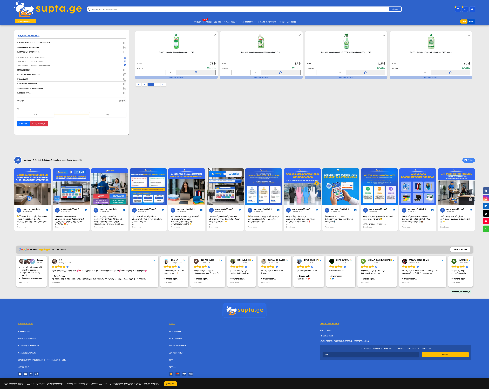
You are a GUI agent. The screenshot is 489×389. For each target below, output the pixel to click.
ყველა (121, 101)
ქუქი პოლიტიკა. (153, 384)
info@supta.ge (326, 336)
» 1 (163, 84)
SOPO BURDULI (342, 260)
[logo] (48, 9)
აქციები (208, 22)
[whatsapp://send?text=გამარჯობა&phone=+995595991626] (36, 374)
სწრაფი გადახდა (177, 353)
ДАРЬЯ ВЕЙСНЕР (311, 260)
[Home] (244, 310)
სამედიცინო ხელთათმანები (66, 58)
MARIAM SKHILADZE (276, 260)
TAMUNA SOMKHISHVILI (419, 260)
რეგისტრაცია (24, 331)
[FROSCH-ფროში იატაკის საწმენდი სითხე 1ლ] (261, 41)
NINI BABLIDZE (243, 260)
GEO (464, 21)
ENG (471, 21)
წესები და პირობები (27, 339)
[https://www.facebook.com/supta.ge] (486, 190)
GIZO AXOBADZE (207, 260)
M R (60, 260)
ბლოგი (282, 22)
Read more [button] (23, 282)
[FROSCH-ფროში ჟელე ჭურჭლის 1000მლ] (176, 41)
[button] (32, 21)
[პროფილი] (472, 9)
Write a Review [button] (460, 249)
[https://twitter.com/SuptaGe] (486, 213)
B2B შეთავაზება (221, 22)
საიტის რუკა (23, 367)
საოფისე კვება (24, 93)
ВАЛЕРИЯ (462, 260)
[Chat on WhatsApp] (486, 229)
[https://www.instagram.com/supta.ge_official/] (486, 198)
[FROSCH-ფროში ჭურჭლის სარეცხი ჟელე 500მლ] (431, 41)
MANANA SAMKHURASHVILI (379, 260)
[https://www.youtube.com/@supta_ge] (486, 221)
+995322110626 (325, 331)
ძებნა (395, 9)
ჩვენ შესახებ (237, 22)
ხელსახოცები (23, 70)
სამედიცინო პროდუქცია (28, 52)
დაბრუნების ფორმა (27, 353)
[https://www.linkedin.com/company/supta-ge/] (486, 206)
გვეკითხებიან (251, 22)
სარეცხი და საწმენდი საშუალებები (33, 42)
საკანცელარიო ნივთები (28, 74)
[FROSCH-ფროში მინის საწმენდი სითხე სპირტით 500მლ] (346, 41)
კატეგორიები (24, 21)
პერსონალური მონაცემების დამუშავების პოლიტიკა (42, 360)
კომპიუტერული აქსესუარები (30, 88)
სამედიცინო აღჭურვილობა (66, 61)
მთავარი (198, 22)
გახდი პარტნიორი (268, 22)
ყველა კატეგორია (28, 35)
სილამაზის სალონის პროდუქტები (66, 65)
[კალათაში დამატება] (195, 72)
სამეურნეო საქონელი (27, 83)
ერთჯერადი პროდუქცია (28, 47)
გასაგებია (170, 383)
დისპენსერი (22, 79)
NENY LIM (175, 260)
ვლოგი (172, 367)
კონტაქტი (291, 22)
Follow (470, 160)
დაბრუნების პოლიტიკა (28, 346)
